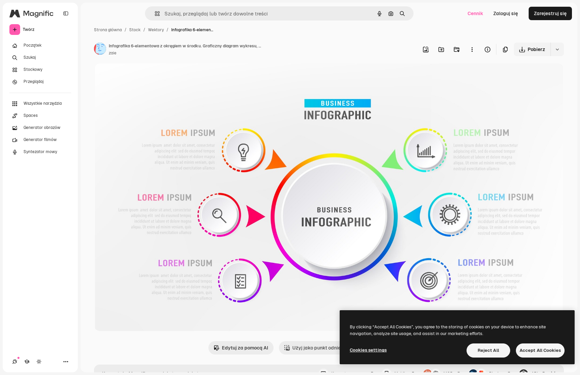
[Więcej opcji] (472, 49)
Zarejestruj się (550, 13)
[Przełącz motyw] (39, 361)
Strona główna (108, 30)
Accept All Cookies (540, 350)
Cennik (475, 13)
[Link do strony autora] (100, 50)
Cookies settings (368, 350)
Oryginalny (140, 76)
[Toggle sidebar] (65, 13)
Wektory (156, 30)
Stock (135, 30)
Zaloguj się (505, 13)
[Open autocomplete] (154, 13)
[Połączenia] (14, 361)
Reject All (488, 350)
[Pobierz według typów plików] (557, 49)
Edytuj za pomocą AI (245, 348)
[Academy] (26, 361)
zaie (112, 53)
